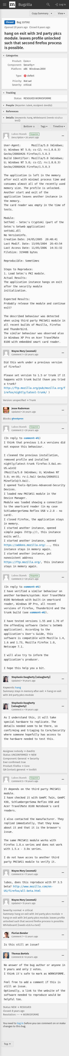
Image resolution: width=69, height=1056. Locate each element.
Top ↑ (7, 1044)
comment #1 (31, 438)
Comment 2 (17, 430)
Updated (16, 412)
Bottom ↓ (29, 126)
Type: (19, 75)
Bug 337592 (23, 22)
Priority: (17, 81)
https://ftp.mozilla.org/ (22, 562)
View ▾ (61, 13)
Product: (17, 61)
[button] (60, 5)
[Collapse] (63, 136)
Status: (18, 98)
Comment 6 (17, 874)
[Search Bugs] (48, 5)
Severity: (17, 84)
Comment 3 (17, 579)
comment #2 (37, 612)
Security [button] (29, 64)
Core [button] (27, 61)
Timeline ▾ (59, 126)
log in (20, 1023)
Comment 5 (17, 781)
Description (18, 137)
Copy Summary (40, 13)
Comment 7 (17, 936)
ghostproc (17, 418)
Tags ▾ (44, 126)
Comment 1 (17, 354)
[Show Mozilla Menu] (12, 5)
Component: (15, 64)
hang (18, 687)
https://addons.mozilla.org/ (24, 545)
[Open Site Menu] (5, 5)
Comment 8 (17, 957)
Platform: (16, 68)
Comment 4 (17, 709)
